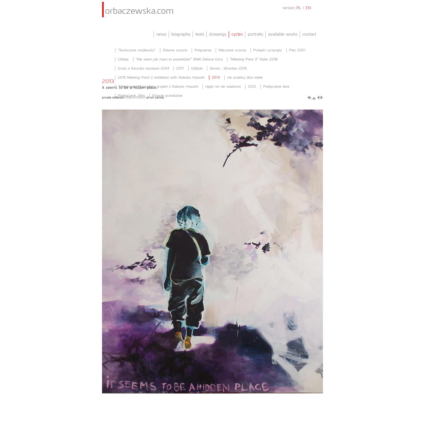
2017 (180, 68)
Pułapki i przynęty (267, 50)
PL (298, 8)
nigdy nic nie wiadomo (223, 86)
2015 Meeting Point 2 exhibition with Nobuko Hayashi (161, 77)
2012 (252, 86)
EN (308, 8)
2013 (216, 77)
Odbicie (197, 68)
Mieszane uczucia (232, 50)
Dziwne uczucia (175, 50)
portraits (255, 34)
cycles (237, 34)
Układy (123, 59)
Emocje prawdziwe (167, 95)
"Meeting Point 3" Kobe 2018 (254, 59)
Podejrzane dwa (276, 86)
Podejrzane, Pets (131, 95)
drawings (217, 34)
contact (309, 34)
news (161, 34)
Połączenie (202, 50)
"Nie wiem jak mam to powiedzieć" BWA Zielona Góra (179, 59)
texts (199, 34)
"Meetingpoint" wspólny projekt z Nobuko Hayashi (158, 86)
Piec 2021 (297, 50)
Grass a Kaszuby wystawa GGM (143, 68)
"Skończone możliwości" (137, 50)
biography (180, 34)
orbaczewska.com (139, 11)
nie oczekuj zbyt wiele (245, 77)
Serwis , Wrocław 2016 (228, 68)
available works (283, 34)
